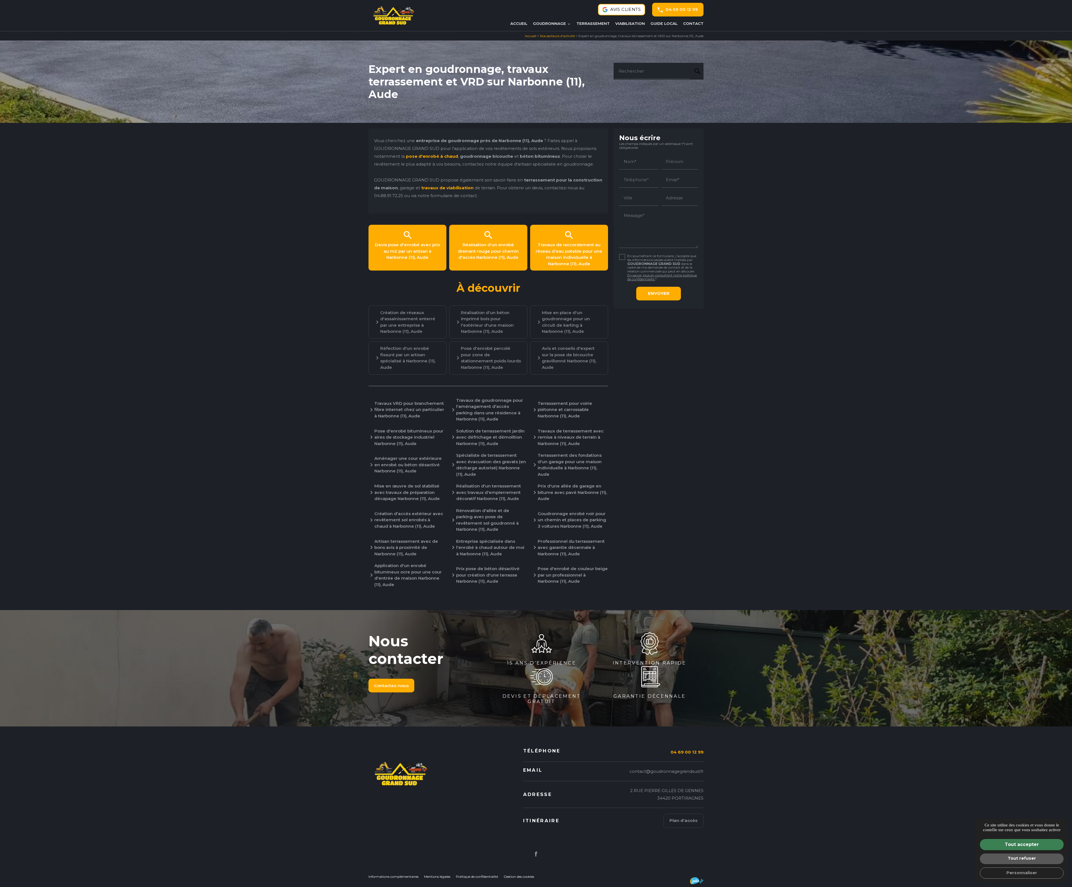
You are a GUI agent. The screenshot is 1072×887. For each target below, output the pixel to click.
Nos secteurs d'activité (557, 36)
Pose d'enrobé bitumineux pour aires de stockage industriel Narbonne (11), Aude (408, 437)
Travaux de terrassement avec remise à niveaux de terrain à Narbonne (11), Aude (571, 437)
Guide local (664, 23)
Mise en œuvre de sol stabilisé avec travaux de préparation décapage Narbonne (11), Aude (407, 492)
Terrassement (593, 23)
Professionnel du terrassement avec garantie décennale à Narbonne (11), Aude (571, 547)
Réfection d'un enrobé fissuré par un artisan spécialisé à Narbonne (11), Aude (408, 358)
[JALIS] (697, 880)
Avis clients (625, 9)
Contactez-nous (391, 685)
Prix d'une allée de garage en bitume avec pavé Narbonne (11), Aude (572, 492)
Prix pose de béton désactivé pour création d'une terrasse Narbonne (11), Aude (488, 575)
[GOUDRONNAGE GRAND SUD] (393, 15)
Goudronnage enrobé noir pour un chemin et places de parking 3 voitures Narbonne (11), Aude (572, 520)
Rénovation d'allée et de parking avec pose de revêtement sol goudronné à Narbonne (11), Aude (487, 520)
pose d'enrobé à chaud (432, 156)
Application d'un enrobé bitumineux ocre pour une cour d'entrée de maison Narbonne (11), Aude (408, 575)
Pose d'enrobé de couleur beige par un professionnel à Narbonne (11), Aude (573, 575)
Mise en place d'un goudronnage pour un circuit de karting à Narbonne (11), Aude (566, 322)
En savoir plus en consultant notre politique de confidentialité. (662, 277)
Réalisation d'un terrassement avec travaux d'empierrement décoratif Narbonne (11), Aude (488, 492)
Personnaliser (1021, 872)
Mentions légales (437, 876)
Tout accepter (1022, 844)
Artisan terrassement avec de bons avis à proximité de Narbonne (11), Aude (406, 547)
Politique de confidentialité (477, 876)
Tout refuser (1022, 858)
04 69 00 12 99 (682, 9)
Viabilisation (630, 23)
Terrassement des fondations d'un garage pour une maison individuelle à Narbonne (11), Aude (570, 465)
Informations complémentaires (393, 877)
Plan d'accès (683, 820)
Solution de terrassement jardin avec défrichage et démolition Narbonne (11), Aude (490, 437)
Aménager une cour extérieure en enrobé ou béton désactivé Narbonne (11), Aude (408, 465)
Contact (693, 23)
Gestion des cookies (519, 876)
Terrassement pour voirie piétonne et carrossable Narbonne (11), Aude (565, 410)
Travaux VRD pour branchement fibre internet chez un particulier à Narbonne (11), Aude (409, 410)
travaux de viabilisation (447, 187)
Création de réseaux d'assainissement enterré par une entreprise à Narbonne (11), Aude (407, 322)
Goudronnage (549, 23)
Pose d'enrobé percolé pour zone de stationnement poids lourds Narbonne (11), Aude (491, 358)
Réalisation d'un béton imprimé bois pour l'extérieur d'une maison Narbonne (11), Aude (487, 322)
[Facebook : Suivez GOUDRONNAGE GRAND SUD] (536, 854)
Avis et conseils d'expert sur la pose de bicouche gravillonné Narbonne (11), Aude (569, 358)
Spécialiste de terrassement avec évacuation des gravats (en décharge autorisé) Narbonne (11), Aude (491, 465)
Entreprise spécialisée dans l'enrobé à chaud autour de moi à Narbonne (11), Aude (490, 547)
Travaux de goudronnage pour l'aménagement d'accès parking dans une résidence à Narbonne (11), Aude (489, 410)
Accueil (518, 23)
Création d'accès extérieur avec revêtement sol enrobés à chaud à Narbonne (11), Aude (408, 520)
